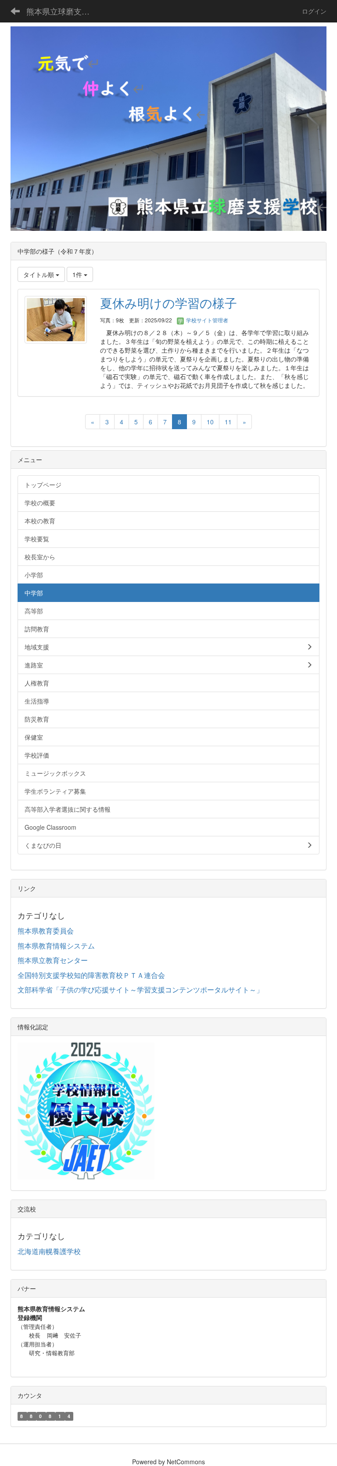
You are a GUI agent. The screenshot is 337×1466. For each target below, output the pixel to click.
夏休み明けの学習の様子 (168, 302)
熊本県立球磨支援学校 (63, 11)
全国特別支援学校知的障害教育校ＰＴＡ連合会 (91, 975)
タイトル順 (39, 274)
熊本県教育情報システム (56, 946)
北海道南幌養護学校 (49, 1251)
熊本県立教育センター (53, 960)
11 (228, 421)
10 (210, 421)
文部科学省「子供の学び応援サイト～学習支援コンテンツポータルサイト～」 (140, 990)
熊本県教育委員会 (46, 931)
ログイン (314, 11)
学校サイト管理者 (206, 320)
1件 (78, 274)
